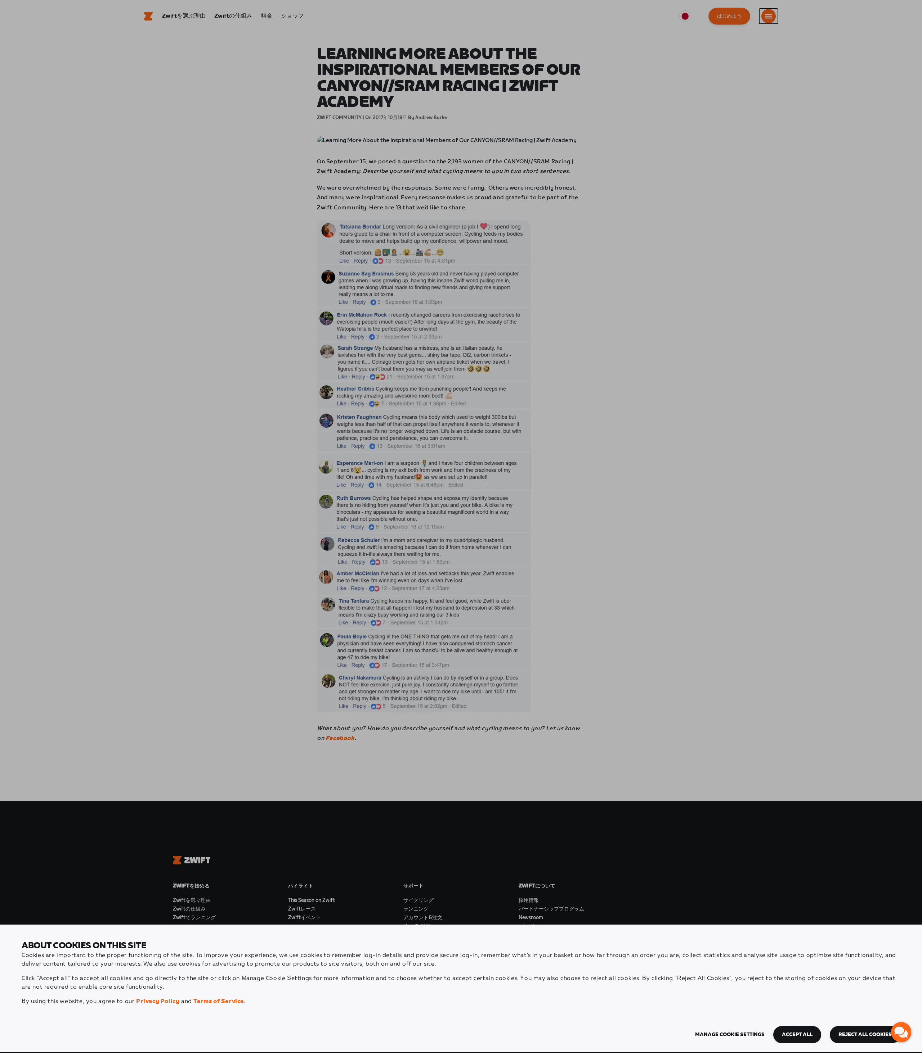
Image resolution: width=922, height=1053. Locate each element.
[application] (901, 1032)
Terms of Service (218, 1001)
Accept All (797, 1034)
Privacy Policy (157, 1001)
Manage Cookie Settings (730, 1034)
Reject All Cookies (865, 1034)
